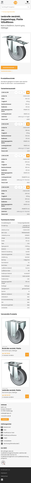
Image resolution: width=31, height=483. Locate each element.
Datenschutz (4, 476)
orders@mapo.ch (6, 413)
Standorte (4, 419)
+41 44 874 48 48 (6, 416)
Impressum (4, 473)
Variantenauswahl (8, 67)
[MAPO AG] (15, 2)
